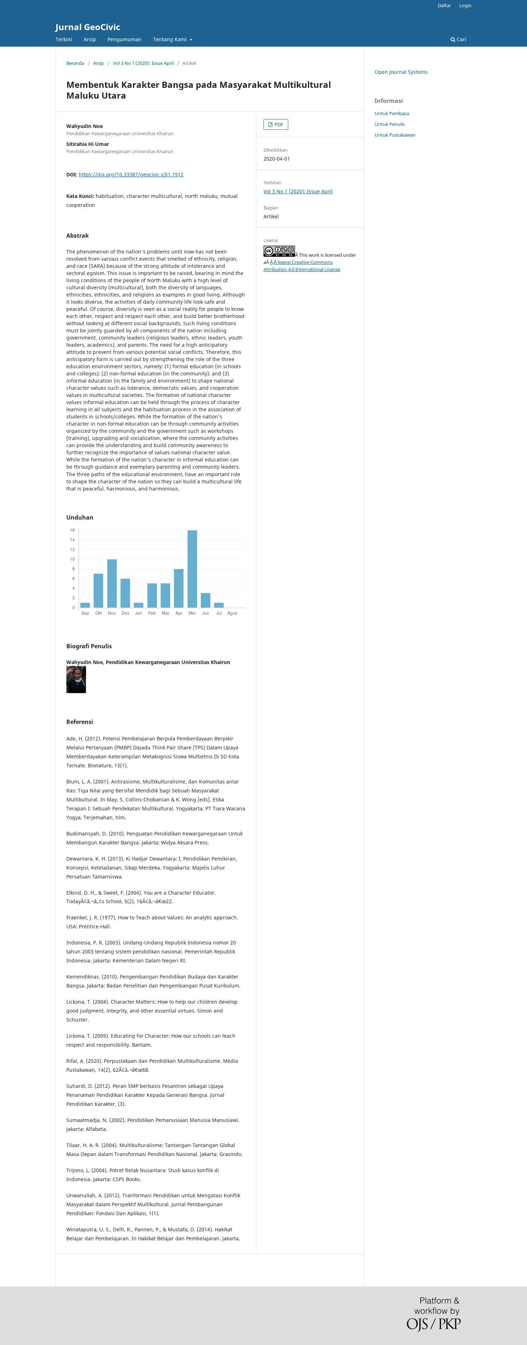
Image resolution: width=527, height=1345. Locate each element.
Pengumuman (125, 39)
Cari (460, 39)
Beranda (75, 63)
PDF (278, 124)
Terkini (64, 39)
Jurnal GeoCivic (88, 27)
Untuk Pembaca (392, 113)
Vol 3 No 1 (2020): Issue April (143, 63)
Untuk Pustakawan (395, 135)
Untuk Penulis (390, 124)
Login (465, 5)
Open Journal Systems (401, 71)
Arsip (90, 39)
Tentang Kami (170, 39)
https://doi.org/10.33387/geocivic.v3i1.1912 (131, 174)
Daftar (444, 5)
